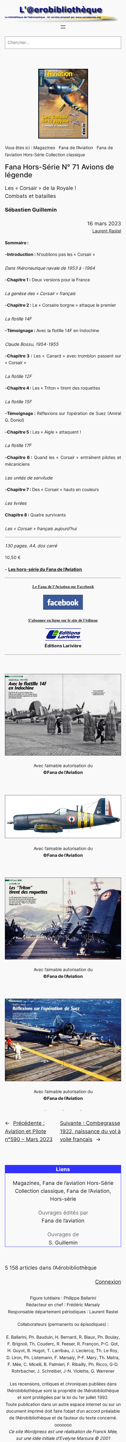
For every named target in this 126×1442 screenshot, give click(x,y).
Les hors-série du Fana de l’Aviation (45, 569)
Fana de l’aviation (63, 1221)
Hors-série (63, 1199)
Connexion (108, 1282)
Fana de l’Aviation (76, 147)
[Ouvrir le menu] (63, 27)
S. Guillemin (63, 1243)
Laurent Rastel (106, 230)
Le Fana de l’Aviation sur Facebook (63, 586)
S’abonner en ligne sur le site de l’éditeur (63, 620)
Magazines (44, 147)
